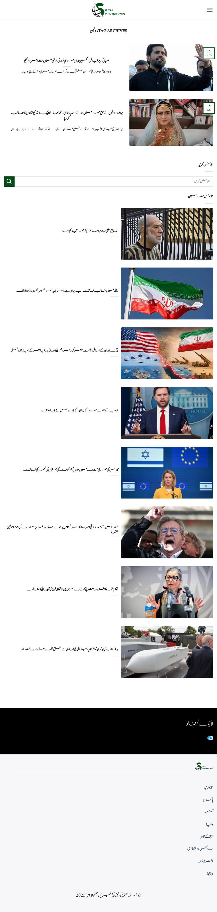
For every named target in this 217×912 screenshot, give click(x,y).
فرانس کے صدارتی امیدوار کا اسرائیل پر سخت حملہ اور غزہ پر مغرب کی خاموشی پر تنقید (62, 530)
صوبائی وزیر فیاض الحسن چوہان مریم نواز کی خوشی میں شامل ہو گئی (66, 61)
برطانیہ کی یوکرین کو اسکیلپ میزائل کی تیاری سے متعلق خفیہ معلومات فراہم (69, 649)
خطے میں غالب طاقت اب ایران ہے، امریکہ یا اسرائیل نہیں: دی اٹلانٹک (67, 290)
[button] (210, 9)
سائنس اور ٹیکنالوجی (200, 849)
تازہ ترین (208, 787)
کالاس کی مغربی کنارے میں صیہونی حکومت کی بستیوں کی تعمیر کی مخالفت (70, 470)
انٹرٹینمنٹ (205, 861)
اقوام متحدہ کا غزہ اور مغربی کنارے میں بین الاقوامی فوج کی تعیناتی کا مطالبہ (72, 589)
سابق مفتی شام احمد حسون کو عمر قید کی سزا (90, 231)
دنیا (209, 825)
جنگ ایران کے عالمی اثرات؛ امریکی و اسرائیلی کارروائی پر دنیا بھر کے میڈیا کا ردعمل (64, 350)
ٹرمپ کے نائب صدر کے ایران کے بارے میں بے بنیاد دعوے (79, 410)
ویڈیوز (210, 874)
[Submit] (9, 181)
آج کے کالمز (207, 837)
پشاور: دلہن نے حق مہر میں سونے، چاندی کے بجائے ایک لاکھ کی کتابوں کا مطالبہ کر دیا (67, 116)
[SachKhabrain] (108, 10)
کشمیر (209, 812)
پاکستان (208, 800)
